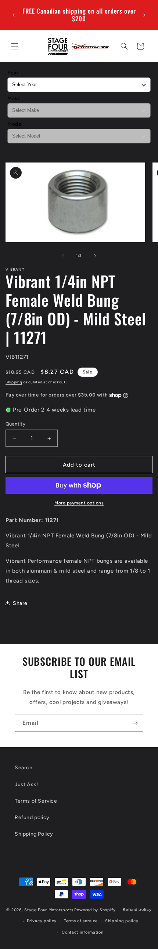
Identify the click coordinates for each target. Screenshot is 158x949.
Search (24, 767)
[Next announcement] (144, 15)
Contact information (82, 932)
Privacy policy (42, 921)
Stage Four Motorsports (48, 910)
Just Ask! (26, 784)
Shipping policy (122, 921)
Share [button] (20, 603)
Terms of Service (36, 801)
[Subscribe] (135, 723)
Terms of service (81, 921)
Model (15, 124)
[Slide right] (95, 256)
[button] (15, 46)
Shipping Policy (34, 834)
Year (12, 73)
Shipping (14, 382)
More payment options (79, 502)
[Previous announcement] (14, 15)
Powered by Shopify (95, 910)
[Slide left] (63, 256)
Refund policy (32, 817)
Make (14, 98)
